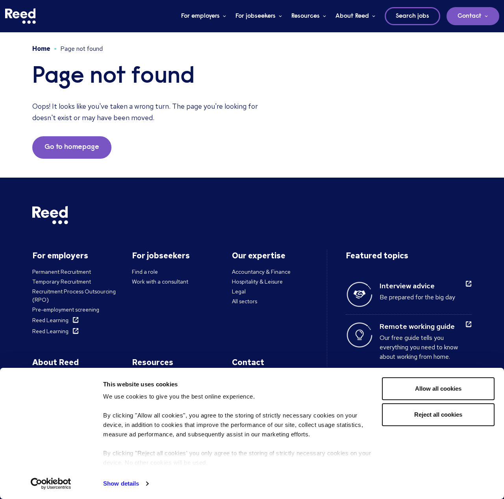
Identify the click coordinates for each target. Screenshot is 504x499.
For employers (200, 16)
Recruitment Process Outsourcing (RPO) (74, 295)
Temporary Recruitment (61, 281)
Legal (239, 291)
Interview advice (407, 285)
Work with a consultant (160, 281)
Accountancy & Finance (261, 271)
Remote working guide (417, 326)
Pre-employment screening (65, 309)
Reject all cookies (438, 414)
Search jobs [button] (412, 16)
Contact (470, 16)
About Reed (352, 16)
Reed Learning (50, 320)
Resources (305, 16)
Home (41, 49)
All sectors (244, 301)
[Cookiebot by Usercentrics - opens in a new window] (51, 484)
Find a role (145, 271)
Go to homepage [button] (71, 147)
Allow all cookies (438, 388)
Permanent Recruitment (61, 271)
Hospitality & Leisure (257, 281)
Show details (121, 483)
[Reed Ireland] (20, 16)
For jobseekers (255, 16)
